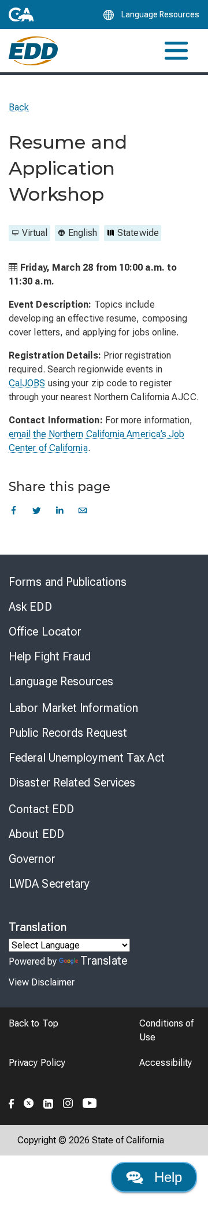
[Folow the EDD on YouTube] (90, 1102)
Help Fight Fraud (50, 656)
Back (19, 107)
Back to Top (33, 1023)
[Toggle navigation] (176, 50)
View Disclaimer (42, 982)
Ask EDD (30, 607)
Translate (103, 961)
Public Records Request (68, 733)
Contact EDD (41, 809)
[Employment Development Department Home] (33, 50)
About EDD (36, 834)
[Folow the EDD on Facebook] (11, 1102)
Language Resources (61, 681)
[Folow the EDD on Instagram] (68, 1102)
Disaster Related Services (72, 782)
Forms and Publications (68, 582)
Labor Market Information (73, 708)
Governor (32, 859)
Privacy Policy (37, 1062)
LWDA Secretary (49, 884)
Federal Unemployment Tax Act (87, 758)
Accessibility (165, 1062)
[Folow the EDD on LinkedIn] (48, 1102)
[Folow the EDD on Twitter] (29, 1102)
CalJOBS (27, 383)
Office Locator (45, 631)
